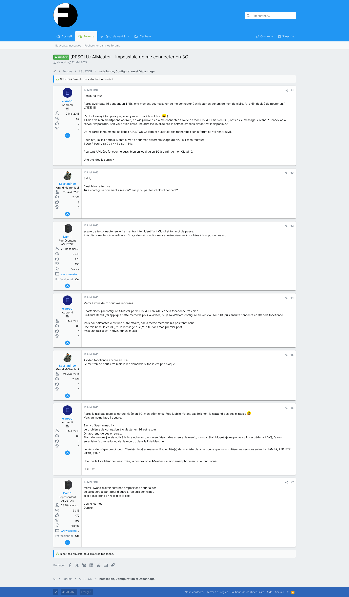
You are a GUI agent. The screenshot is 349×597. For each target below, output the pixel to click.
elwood (61, 62)
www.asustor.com (72, 274)
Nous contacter (194, 592)
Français (86, 592)
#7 (292, 482)
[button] (128, 36)
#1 (292, 90)
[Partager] (286, 90)
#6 (292, 407)
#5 (292, 354)
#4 (292, 297)
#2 (292, 172)
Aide (269, 592)
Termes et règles (217, 592)
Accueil (279, 592)
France (75, 269)
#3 (292, 225)
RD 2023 (70, 592)
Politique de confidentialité (247, 592)
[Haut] (287, 592)
